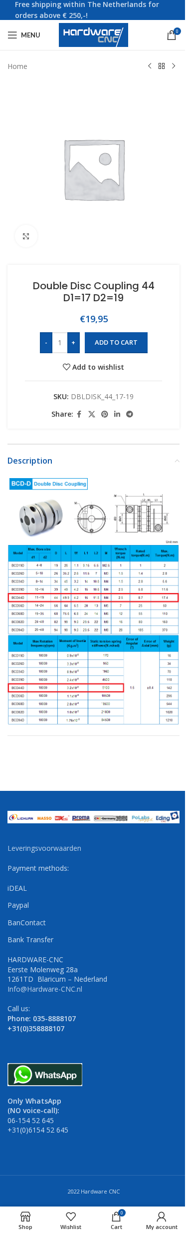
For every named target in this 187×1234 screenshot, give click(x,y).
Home (17, 66)
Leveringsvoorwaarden (44, 848)
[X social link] (91, 414)
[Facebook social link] (79, 414)
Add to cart (116, 342)
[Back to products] (162, 66)
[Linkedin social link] (117, 414)
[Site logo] (94, 34)
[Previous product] (150, 66)
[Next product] (174, 66)
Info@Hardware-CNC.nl (44, 989)
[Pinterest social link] (104, 414)
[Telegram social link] (129, 414)
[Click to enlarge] (26, 236)
